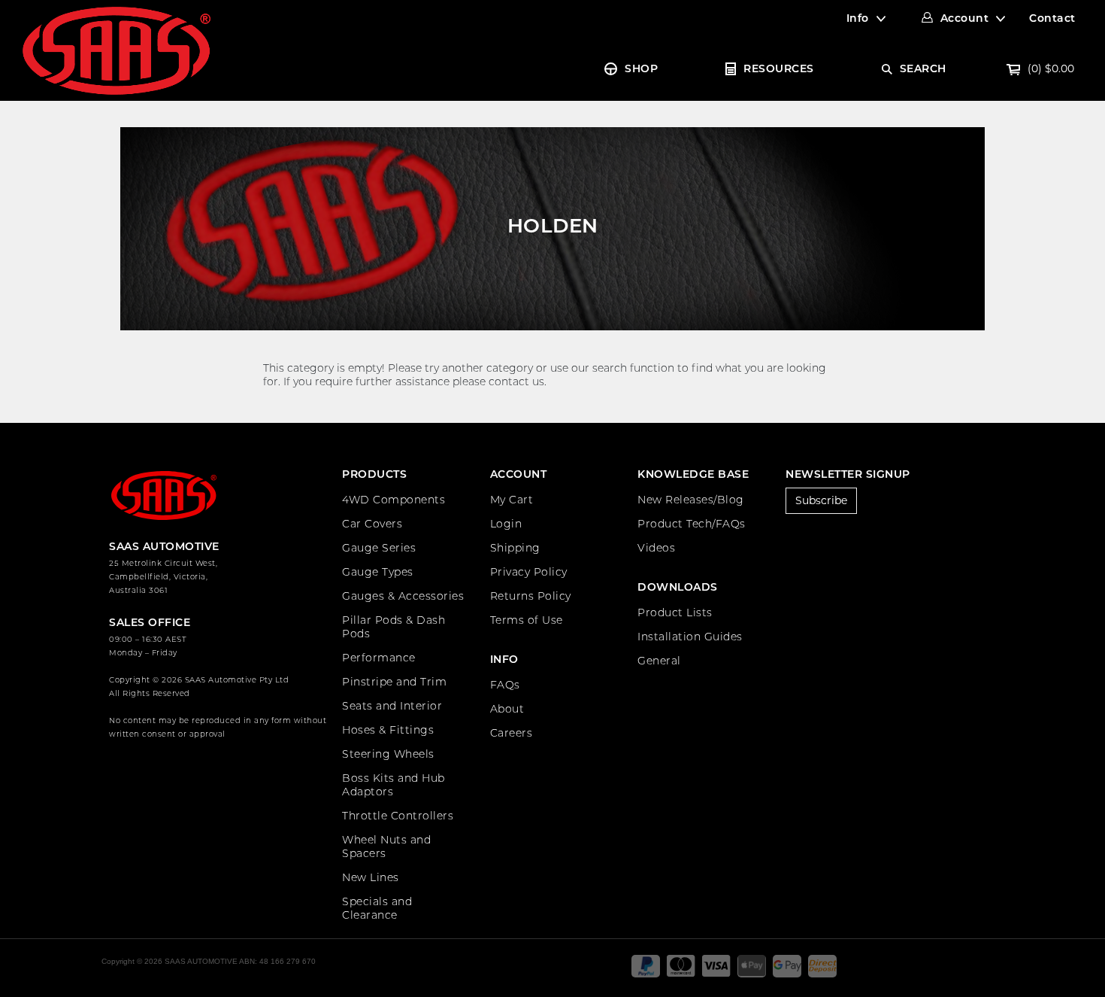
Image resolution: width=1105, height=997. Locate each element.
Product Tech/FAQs (691, 523)
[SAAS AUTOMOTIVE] (116, 49)
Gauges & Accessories (403, 596)
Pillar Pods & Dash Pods (393, 626)
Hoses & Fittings (388, 730)
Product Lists (675, 612)
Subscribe (821, 500)
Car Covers (372, 523)
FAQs (505, 685)
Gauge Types (377, 572)
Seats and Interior (392, 706)
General (659, 660)
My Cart (512, 499)
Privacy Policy (529, 572)
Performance (379, 657)
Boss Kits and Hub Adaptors (393, 784)
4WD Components (393, 499)
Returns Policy (530, 596)
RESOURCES (778, 68)
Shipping (515, 548)
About (507, 709)
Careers (511, 733)
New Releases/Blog (690, 499)
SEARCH (923, 68)
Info (857, 18)
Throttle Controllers (397, 815)
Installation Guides (690, 636)
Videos (656, 548)
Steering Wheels (388, 754)
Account (964, 18)
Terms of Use (526, 620)
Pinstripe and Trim (394, 681)
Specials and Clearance (377, 908)
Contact (1052, 18)
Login (506, 523)
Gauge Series (379, 548)
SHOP (641, 68)
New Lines (370, 877)
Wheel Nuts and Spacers (386, 846)
